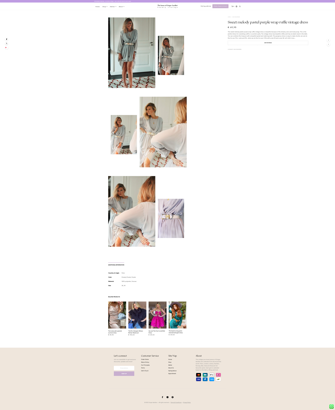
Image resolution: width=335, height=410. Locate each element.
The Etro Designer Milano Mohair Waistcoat (135, 332)
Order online (145, 359)
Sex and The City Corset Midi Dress (157, 332)
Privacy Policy (187, 402)
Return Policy (145, 362)
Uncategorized (236, 17)
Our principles (145, 365)
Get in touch (144, 370)
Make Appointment (220, 6)
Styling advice (206, 6)
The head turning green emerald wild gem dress (176, 331)
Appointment (172, 373)
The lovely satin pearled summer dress (115, 332)
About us (171, 368)
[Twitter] (6, 43)
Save (7, 48)
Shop (104, 6)
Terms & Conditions (176, 402)
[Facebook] (6, 39)
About (121, 6)
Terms (143, 368)
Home (98, 6)
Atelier (112, 6)
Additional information (116, 265)
